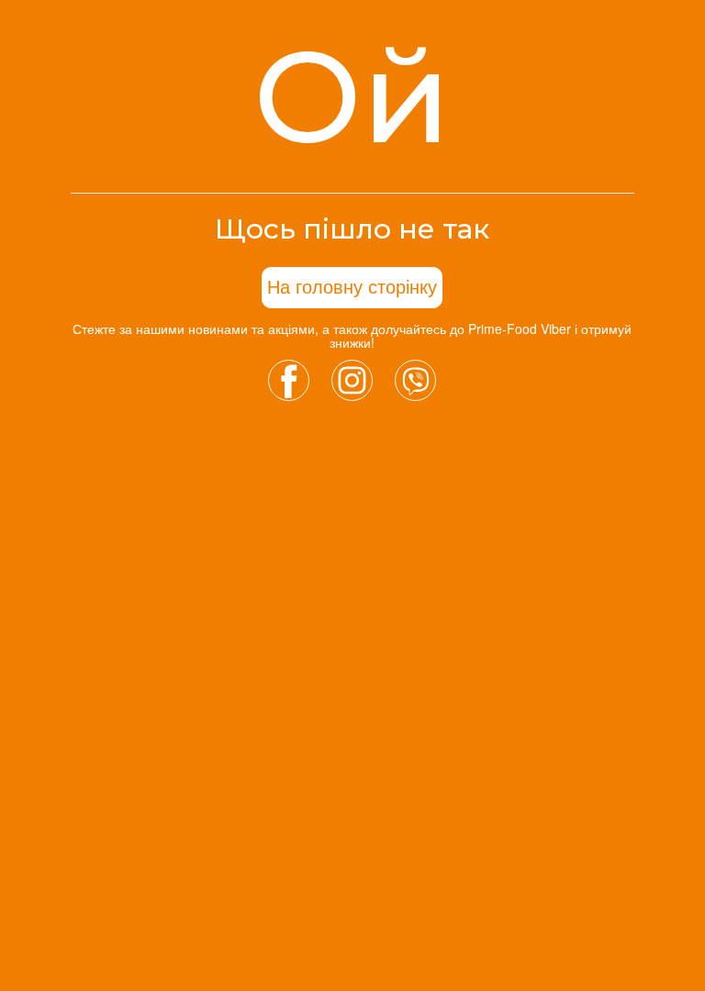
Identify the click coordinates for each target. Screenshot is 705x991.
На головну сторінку (352, 287)
